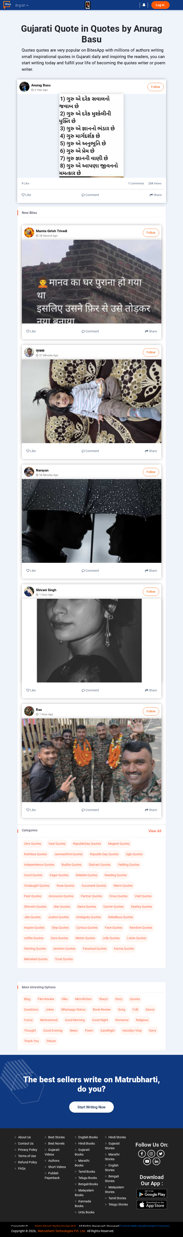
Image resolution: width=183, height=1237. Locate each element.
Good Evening (52, 1030)
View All (154, 831)
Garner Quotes (113, 906)
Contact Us (25, 1143)
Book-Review (102, 1009)
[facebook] (142, 1154)
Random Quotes (141, 927)
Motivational (49, 1020)
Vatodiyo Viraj (131, 1030)
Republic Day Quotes (104, 854)
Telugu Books (87, 1178)
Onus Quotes (118, 896)
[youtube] (147, 1161)
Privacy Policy (27, 1149)
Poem (89, 1030)
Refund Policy (27, 1162)
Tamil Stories (117, 1198)
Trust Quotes (64, 959)
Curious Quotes (87, 927)
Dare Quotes (59, 938)
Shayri (103, 999)
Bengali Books (88, 1184)
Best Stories (56, 1137)
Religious (142, 1020)
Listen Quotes (136, 938)
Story (119, 999)
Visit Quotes (143, 896)
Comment (92, 195)
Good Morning (75, 1020)
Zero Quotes (32, 843)
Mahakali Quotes (36, 959)
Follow (155, 87)
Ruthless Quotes (35, 854)
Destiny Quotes (141, 906)
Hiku (65, 999)
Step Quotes (60, 927)
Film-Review (46, 999)
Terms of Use (27, 1156)
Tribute (51, 1041)
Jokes (50, 1009)
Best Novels (56, 1143)
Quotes (135, 999)
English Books (88, 1137)
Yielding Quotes (128, 864)
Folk (135, 1009)
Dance (150, 1009)
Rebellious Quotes (120, 917)
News (74, 1030)
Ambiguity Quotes (88, 917)
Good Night (100, 1020)
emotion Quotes (64, 948)
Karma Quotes (124, 948)
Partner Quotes (91, 896)
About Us (24, 1137)
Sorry (152, 1030)
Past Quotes (32, 896)
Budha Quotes (71, 864)
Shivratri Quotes (35, 906)
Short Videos (57, 1167)
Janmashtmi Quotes (68, 854)
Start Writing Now (91, 1107)
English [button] (20, 5)
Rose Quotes (65, 885)
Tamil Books (86, 1171)
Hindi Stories (117, 1137)
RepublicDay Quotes (87, 843)
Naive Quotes (86, 906)
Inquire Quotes (34, 927)
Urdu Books (86, 1212)
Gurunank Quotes (94, 885)
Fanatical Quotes (94, 948)
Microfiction (83, 999)
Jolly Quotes (111, 938)
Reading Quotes (116, 875)
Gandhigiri (107, 1030)
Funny (28, 1020)
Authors (53, 1160)
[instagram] (151, 1154)
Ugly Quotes (134, 854)
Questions (31, 1009)
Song (121, 1009)
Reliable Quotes (86, 875)
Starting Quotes (35, 948)
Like (28, 195)
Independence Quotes (39, 864)
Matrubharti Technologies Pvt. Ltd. (62, 1231)
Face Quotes (113, 927)
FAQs (21, 1168)
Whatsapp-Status (73, 1009)
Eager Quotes (59, 875)
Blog (27, 999)
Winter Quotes (85, 938)
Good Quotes (33, 875)
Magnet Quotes (119, 843)
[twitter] (160, 1154)
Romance (122, 1020)
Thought (30, 1030)
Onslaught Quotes (36, 885)
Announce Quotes (61, 896)
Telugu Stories (118, 1204)
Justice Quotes (58, 917)
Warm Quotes (123, 885)
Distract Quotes (99, 864)
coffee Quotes (34, 938)
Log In (160, 5)
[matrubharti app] (88, 5)
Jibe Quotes (32, 917)
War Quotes (62, 906)
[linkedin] (156, 1161)
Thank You (31, 1041)
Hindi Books (86, 1143)
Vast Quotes (57, 843)
